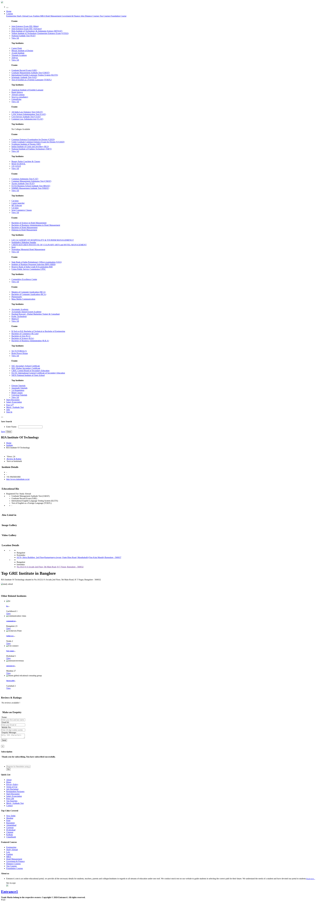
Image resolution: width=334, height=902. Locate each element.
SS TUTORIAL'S (19, 351)
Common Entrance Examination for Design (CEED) (33, 139)
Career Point (16, 48)
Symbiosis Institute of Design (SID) (26, 144)
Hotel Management (53, 16)
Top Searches (11, 801)
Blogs (8, 782)
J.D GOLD (16, 166)
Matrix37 (15, 319)
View (8, 613)
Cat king (15, 201)
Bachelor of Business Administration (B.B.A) (30, 341)
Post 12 (10, 405)
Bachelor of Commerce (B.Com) (24, 334)
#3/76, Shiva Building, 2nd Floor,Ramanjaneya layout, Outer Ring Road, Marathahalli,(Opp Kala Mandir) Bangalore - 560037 (69, 557)
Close (9, 432)
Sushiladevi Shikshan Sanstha (23, 242)
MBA (42, 16)
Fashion (36, 16)
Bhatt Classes (17, 393)
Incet (13, 247)
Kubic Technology (19, 316)
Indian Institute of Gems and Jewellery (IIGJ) (30, 146)
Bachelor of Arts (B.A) (20, 336)
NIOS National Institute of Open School (28, 375)
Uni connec (10, 651)
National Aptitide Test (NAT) (23, 36)
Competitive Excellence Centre (24, 279)
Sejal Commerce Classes (21, 210)
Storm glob (10, 681)
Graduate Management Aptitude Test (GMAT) (30, 73)
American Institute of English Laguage (27, 90)
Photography (16, 297)
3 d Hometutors (17, 390)
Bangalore (10, 823)
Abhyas (14, 58)
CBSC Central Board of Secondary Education (30, 370)
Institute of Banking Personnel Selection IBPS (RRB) (33, 264)
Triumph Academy (19, 55)
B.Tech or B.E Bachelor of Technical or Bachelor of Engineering (38, 331)
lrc (7, 606)
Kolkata (9, 834)
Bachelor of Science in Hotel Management (28, 223)
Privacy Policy (12, 784)
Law (31, 16)
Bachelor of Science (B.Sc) (22, 338)
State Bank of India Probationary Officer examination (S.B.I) (36, 262)
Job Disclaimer (12, 789)
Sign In (9, 412)
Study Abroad (23, 16)
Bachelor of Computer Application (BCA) (28, 294)
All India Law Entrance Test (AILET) (27, 112)
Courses (9, 14)
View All (15, 38)
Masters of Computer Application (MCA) (28, 292)
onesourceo (10, 666)
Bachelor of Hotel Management (24, 227)
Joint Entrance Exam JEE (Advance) (26, 29)
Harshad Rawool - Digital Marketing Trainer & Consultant (35, 314)
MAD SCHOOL (18, 164)
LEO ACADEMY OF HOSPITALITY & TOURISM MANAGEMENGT (42, 240)
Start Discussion (13, 400)
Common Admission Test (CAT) (24, 179)
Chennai (9, 832)
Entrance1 (9, 891)
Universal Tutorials (19, 395)
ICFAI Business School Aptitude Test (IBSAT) (30, 186)
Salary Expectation (14, 402)
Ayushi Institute (17, 53)
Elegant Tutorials (18, 385)
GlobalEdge (16, 99)
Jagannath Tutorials (19, 388)
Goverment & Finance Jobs (73, 16)
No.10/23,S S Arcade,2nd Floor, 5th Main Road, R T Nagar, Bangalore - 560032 (50, 567)
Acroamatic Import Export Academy (26, 312)
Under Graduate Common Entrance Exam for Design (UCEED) (37, 142)
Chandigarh (11, 837)
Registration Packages (15, 791)
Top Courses (105, 16)
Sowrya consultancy (19, 97)
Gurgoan (10, 827)
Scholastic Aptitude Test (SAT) (24, 77)
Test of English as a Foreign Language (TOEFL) (31, 80)
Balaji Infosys (17, 92)
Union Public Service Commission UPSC (28, 269)
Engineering (11, 16)
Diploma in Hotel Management (24, 230)
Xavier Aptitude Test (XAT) (23, 183)
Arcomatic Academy (19, 309)
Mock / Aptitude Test (15, 407)
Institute (9, 445)
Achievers (10, 636)
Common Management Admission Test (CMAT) (31, 181)
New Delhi (10, 816)
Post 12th (10, 798)
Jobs (8, 410)
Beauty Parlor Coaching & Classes (25, 161)
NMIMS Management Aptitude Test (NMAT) (30, 188)
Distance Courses (92, 16)
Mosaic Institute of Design (22, 50)
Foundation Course (118, 16)
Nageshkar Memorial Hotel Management (28, 249)
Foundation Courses (14, 868)
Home (8, 11)
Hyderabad (10, 830)
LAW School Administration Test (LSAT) (28, 114)
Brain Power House (19, 353)
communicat (10, 621)
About (8, 780)
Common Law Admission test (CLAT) (27, 119)
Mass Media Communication (23, 299)
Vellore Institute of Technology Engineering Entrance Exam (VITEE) (40, 33)
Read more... (310, 879)
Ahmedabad (11, 825)
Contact (9, 805)
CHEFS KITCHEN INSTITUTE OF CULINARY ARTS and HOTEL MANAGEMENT (49, 245)
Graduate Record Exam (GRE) (24, 70)
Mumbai (9, 818)
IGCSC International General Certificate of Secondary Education (38, 373)
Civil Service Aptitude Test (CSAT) (26, 117)
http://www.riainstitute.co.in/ (18, 479)
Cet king (15, 208)
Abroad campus (18, 94)
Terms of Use (11, 787)
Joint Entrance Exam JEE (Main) (25, 26)
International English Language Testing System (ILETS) (34, 75)
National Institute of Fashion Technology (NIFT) (31, 149)
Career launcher (18, 203)
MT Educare (16, 205)
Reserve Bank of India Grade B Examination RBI (32, 267)
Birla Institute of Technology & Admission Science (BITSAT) (36, 31)
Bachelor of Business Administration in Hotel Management (35, 225)
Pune (8, 820)
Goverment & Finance (15, 861)
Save (3, 431)
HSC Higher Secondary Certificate (25, 368)
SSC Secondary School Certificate (25, 366)
